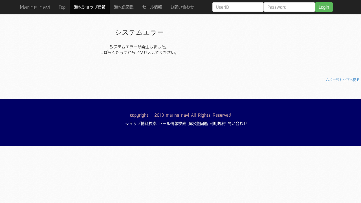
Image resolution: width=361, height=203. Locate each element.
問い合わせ (237, 123)
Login (324, 7)
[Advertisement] (309, 41)
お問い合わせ (182, 7)
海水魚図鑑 (124, 7)
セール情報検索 (172, 123)
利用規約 (218, 123)
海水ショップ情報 (89, 7)
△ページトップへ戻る (343, 79)
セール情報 (152, 7)
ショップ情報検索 (141, 123)
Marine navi (35, 7)
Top (62, 7)
